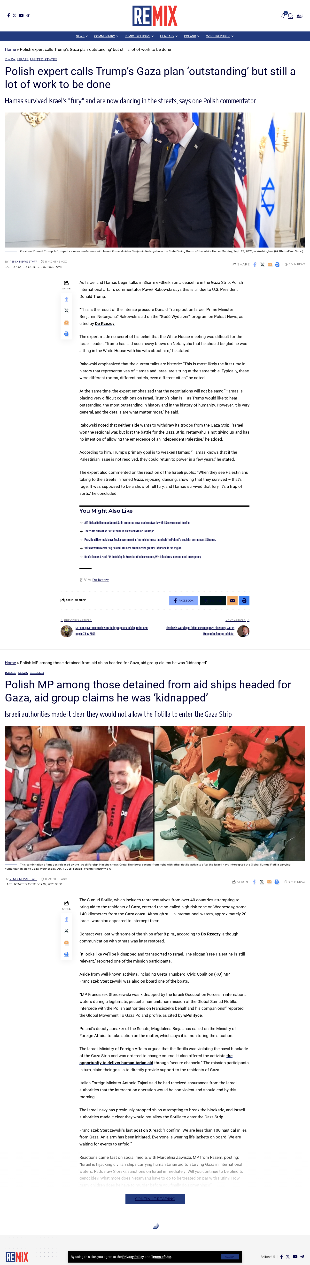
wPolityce (192, 1015)
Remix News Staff (23, 261)
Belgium (13, 1237)
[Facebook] (8, 15)
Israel (23, 59)
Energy (29, 1237)
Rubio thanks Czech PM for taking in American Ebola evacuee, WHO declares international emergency (143, 557)
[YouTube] (21, 15)
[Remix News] (155, 16)
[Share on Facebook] (254, 264)
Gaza (10, 59)
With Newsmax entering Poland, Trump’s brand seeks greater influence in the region (133, 548)
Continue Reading (155, 1199)
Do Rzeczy (101, 580)
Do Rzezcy (105, 323)
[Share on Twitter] (262, 264)
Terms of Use (161, 1257)
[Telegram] (28, 15)
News (23, 673)
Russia (131, 1237)
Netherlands (99, 1237)
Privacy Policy (133, 1257)
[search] (290, 16)
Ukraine (158, 1237)
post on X (143, 1130)
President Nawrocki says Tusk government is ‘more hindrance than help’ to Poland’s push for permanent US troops (150, 540)
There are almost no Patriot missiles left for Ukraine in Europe (119, 531)
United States (43, 59)
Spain (144, 1237)
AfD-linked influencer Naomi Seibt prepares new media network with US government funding (137, 523)
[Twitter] (14, 15)
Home (10, 49)
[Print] (277, 264)
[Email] (269, 264)
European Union (54, 1237)
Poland (37, 673)
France (78, 1237)
